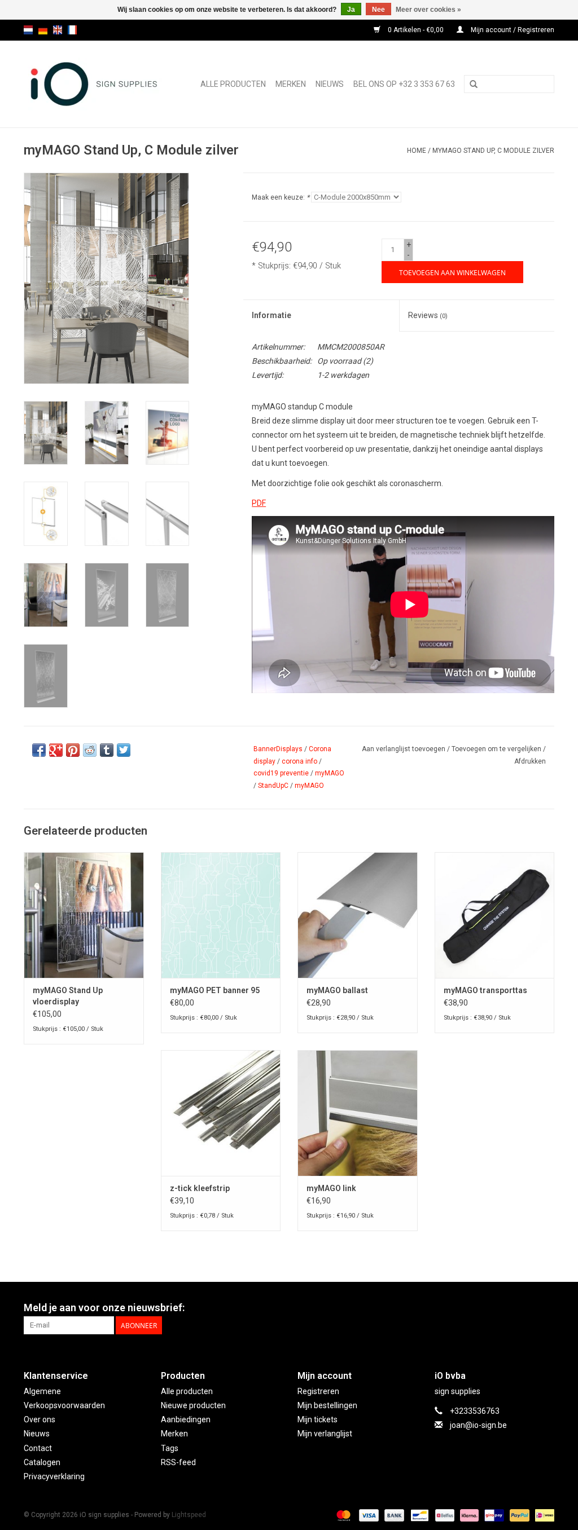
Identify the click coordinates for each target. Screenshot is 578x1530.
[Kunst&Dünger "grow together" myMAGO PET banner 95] (221, 915)
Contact (38, 1448)
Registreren (318, 1391)
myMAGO (329, 773)
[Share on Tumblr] (106, 750)
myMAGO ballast (337, 990)
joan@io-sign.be (478, 1425)
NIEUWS (330, 84)
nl (28, 29)
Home (416, 151)
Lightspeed (189, 1515)
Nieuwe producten (193, 1405)
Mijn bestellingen (327, 1405)
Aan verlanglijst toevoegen (403, 749)
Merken (290, 84)
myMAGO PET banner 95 (215, 990)
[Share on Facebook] (39, 750)
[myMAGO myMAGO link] (357, 1113)
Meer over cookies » (428, 10)
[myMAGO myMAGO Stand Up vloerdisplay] (84, 915)
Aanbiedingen (186, 1419)
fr (72, 29)
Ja (351, 10)
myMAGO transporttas (485, 990)
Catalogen (42, 1462)
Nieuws (37, 1433)
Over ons (39, 1419)
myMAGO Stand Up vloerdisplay (68, 996)
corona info (299, 761)
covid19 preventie (281, 773)
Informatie (271, 315)
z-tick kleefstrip (200, 1188)
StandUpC (273, 786)
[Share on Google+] (56, 750)
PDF (259, 503)
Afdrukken (530, 761)
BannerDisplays (278, 749)
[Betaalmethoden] (342, 1515)
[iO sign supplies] (98, 84)
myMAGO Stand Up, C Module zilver (493, 151)
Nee (378, 10)
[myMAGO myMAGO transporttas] (495, 915)
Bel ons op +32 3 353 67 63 (404, 84)
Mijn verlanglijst (324, 1433)
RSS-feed (178, 1462)
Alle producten (233, 84)
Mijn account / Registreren (511, 30)
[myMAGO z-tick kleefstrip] (221, 1113)
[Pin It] (73, 750)
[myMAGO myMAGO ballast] (357, 915)
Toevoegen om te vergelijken (497, 749)
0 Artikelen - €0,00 (415, 30)
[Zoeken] (473, 84)
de (42, 29)
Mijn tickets (317, 1419)
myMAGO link (331, 1188)
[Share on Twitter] (123, 750)
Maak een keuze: (280, 197)
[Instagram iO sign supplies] (545, 1308)
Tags (169, 1448)
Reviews (428, 315)
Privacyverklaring (54, 1476)
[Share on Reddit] (90, 750)
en (57, 29)
